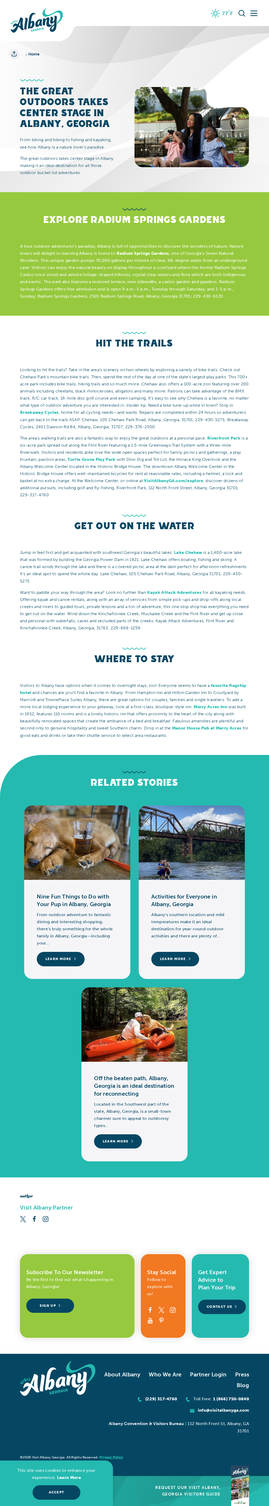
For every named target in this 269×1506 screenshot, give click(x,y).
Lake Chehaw (188, 552)
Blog (243, 1385)
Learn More (69, 1477)
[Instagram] (46, 1218)
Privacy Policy (111, 1457)
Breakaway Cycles (39, 412)
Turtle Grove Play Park (91, 459)
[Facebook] (34, 1218)
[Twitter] (23, 1218)
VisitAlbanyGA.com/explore (173, 480)
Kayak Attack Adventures (174, 592)
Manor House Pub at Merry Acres (207, 728)
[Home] (37, 20)
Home (34, 54)
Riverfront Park (223, 438)
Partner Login (208, 1374)
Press (242, 1374)
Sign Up (48, 1306)
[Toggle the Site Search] (242, 13)
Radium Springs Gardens (143, 253)
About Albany (122, 1374)
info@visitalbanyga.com (223, 1410)
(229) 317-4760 (161, 1398)
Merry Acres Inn (210, 706)
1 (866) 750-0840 (231, 1398)
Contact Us (219, 1307)
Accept (56, 1492)
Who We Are (165, 1374)
